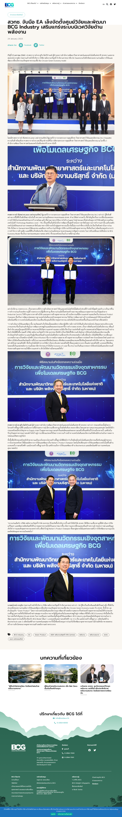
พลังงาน (82, 635)
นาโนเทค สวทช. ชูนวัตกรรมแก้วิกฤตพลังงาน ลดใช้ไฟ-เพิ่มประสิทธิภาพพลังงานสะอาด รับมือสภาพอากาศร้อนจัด (95, 689)
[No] (119, 812)
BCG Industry (19, 635)
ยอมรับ (53, 814)
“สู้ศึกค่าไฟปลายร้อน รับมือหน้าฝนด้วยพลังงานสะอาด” (23, 687)
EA (29, 635)
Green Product (40, 635)
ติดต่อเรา (82, 3)
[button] (107, 4)
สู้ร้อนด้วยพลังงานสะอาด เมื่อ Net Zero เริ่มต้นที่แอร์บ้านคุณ (60, 687)
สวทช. (106, 635)
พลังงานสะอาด (94, 635)
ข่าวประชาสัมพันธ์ (16, 14)
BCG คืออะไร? (31, 3)
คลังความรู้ (55, 3)
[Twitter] (115, 4)
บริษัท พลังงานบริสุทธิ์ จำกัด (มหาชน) (62, 635)
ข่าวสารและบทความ (69, 3)
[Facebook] (111, 4)
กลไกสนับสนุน (44, 3)
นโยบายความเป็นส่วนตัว (65, 814)
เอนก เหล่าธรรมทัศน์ (16, 639)
